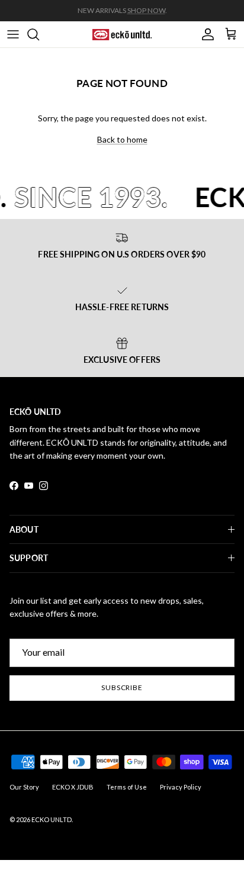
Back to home (122, 139)
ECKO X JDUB (73, 787)
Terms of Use (127, 787)
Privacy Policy (180, 787)
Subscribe (122, 687)
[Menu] (13, 34)
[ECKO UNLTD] (122, 34)
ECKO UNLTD (51, 819)
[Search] (39, 34)
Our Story (24, 787)
